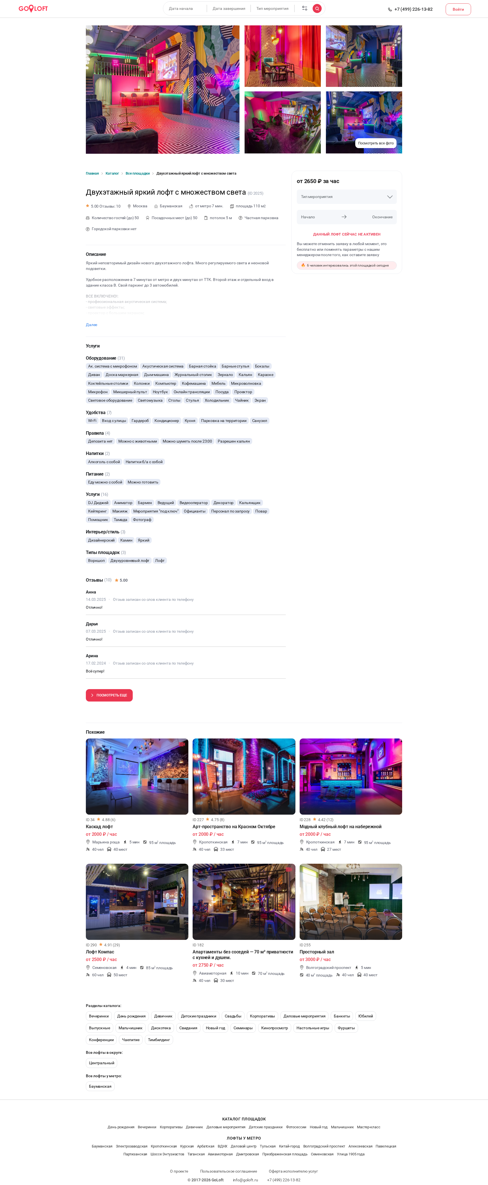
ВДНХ (222, 1146)
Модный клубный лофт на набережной (341, 826)
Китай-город (289, 1146)
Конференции (101, 1039)
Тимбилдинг (159, 1039)
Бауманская (100, 1086)
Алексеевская (360, 1146)
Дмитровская (247, 1154)
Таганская (196, 1154)
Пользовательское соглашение (228, 1171)
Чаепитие (131, 1039)
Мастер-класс (368, 1127)
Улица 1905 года (351, 1154)
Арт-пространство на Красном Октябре (234, 826)
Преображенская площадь (285, 1154)
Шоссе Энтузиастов (167, 1154)
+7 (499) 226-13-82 (414, 9)
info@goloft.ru (245, 1180)
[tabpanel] (137, 776)
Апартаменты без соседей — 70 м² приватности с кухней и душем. (243, 954)
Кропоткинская (164, 1146)
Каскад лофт (99, 826)
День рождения (131, 1016)
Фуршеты (346, 1028)
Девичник (163, 1016)
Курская (187, 1146)
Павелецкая (386, 1146)
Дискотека (161, 1028)
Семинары (243, 1028)
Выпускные (99, 1028)
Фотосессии (296, 1127)
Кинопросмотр (274, 1028)
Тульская (268, 1146)
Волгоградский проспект (324, 1146)
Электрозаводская (132, 1146)
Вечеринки (99, 1016)
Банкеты (342, 1016)
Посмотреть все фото (376, 143)
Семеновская (322, 1154)
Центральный (101, 1063)
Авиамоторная (220, 1154)
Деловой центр (243, 1146)
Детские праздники (198, 1016)
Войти (458, 9)
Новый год (215, 1028)
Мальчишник (131, 1028)
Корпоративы (262, 1016)
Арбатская (205, 1146)
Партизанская (135, 1154)
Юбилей (365, 1016)
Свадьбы (233, 1016)
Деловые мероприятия (304, 1016)
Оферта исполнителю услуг (293, 1171)
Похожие (95, 732)
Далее (91, 324)
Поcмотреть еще (112, 695)
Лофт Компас (100, 952)
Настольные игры (313, 1028)
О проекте (179, 1171)
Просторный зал (317, 952)
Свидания (188, 1028)
